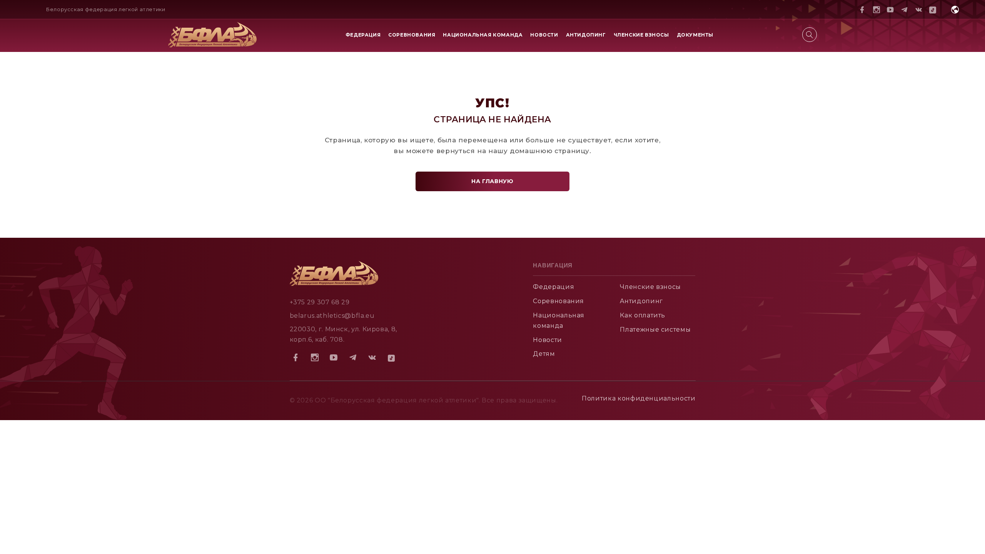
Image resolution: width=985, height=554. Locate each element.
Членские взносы (641, 34)
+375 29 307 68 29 (320, 302)
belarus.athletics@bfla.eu (332, 315)
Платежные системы (655, 329)
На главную (492, 181)
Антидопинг (586, 34)
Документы (695, 34)
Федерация (363, 34)
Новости (544, 34)
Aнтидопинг (641, 301)
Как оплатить (642, 315)
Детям (544, 353)
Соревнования (411, 34)
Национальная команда (483, 34)
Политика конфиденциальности (638, 398)
